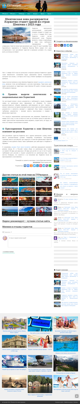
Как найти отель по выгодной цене (40, 333)
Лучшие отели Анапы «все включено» (66, 353)
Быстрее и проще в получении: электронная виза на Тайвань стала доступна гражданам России (69, 74)
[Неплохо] (38, 162)
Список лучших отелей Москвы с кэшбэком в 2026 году (14, 350)
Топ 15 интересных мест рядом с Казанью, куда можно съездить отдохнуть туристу (40, 370)
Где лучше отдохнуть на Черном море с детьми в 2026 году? (66, 331)
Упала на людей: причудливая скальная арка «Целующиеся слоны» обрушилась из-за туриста (69, 98)
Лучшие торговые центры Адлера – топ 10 (40, 349)
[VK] (25, 165)
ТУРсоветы (12, 13)
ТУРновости (5, 13)
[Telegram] (68, 45)
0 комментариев (68, 154)
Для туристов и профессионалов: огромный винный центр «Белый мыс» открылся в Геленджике (69, 91)
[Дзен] (61, 45)
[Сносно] (36, 162)
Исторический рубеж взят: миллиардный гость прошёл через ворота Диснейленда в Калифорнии (69, 57)
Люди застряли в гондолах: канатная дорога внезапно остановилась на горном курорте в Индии (69, 115)
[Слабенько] (35, 162)
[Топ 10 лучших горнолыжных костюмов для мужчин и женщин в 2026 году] (56, 176)
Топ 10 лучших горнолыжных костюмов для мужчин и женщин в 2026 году (69, 175)
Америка (35, 13)
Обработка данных (68, 402)
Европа (49, 13)
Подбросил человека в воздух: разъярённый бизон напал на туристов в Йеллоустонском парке (69, 83)
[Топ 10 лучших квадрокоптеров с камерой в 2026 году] (56, 159)
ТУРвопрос (14, 5)
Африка (42, 13)
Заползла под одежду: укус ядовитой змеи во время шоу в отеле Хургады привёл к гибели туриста (69, 131)
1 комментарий (68, 189)
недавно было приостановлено (21, 147)
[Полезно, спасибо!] (39, 162)
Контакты (76, 402)
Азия (29, 13)
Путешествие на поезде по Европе (65, 373)
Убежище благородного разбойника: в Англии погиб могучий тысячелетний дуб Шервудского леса (69, 106)
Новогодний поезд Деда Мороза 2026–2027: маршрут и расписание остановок (68, 208)
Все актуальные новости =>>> (61, 140)
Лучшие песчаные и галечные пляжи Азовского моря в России (14, 390)
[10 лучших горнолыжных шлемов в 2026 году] (56, 167)
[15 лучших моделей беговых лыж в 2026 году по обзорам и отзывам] (56, 151)
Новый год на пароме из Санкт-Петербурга (14, 369)
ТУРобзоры (21, 13)
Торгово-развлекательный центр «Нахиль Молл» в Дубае (14, 331)
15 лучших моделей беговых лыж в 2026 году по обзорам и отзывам (69, 150)
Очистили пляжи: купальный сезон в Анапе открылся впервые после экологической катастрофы (69, 123)
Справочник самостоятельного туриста (17, 8)
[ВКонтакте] (71, 45)
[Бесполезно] (33, 162)
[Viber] (46, 165)
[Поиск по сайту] (76, 14)
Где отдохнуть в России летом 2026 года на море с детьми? (66, 390)
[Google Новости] (64, 45)
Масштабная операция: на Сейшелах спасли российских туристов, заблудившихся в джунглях (69, 65)
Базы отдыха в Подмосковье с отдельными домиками (40, 395)
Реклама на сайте (59, 402)
